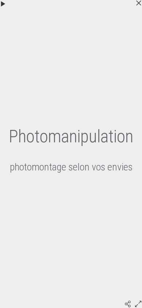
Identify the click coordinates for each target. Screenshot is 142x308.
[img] (128, 304)
